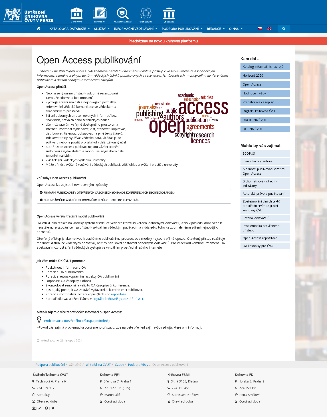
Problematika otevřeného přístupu (261, 228)
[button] (134, 192)
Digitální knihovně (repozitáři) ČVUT (118, 298)
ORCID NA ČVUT (255, 120)
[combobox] (284, 29)
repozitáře (118, 294)
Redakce (214, 29)
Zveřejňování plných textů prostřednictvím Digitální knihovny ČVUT (261, 205)
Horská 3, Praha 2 (251, 381)
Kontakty (43, 394)
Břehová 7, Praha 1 (117, 381)
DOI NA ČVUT (253, 129)
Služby (100, 29)
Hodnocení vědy (254, 93)
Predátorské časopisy (258, 102)
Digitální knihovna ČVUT (260, 111)
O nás (234, 29)
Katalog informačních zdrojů (263, 66)
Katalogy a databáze (68, 29)
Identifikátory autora (257, 161)
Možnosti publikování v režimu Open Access (264, 171)
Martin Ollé (112, 394)
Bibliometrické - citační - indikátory (260, 183)
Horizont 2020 (253, 75)
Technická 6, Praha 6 (51, 381)
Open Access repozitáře (260, 238)
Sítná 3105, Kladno (184, 381)
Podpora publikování (181, 29)
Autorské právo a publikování (263, 193)
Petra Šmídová (249, 394)
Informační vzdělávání (134, 29)
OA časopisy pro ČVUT (259, 246)
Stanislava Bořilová (186, 394)
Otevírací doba (47, 401)
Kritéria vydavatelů (256, 218)
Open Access (252, 84)
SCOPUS (249, 153)
